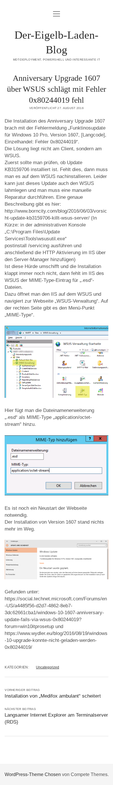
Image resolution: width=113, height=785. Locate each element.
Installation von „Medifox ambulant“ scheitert (53, 696)
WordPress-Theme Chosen (33, 774)
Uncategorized (47, 667)
